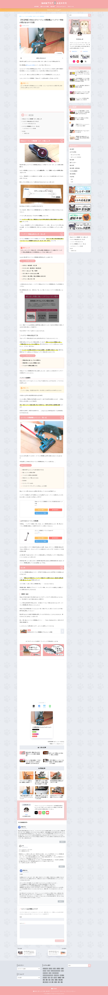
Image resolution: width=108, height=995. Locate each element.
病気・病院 (60, 979)
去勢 (72, 181)
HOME (37, 6)
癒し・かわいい (45, 982)
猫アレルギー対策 (45, 6)
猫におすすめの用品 (75, 154)
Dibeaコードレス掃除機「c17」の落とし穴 (32, 118)
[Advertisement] (42, 100)
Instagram (40, 814)
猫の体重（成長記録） (75, 168)
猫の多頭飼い (73, 173)
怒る (49, 979)
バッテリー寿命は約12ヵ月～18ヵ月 (30, 121)
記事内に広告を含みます (41, 58)
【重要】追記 (26, 133)
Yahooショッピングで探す (41, 513)
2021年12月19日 (24, 828)
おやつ (54, 968)
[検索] (89, 15)
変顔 (44, 979)
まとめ (23, 131)
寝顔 (46, 979)
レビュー (62, 743)
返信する (62, 841)
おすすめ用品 (73, 152)
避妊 (72, 179)
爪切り (53, 979)
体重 (63, 977)
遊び (59, 982)
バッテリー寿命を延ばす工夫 (30, 123)
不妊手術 (72, 176)
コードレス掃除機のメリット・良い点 (30, 126)
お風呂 (62, 968)
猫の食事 (72, 159)
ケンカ (48, 970)
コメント (22, 923)
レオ (51, 977)
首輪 (61, 982)
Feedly (44, 814)
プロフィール (71, 6)
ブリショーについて (61, 6)
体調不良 (59, 977)
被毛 (52, 982)
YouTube (47, 814)
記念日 (55, 982)
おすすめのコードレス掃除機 (30, 128)
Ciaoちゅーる (45, 968)
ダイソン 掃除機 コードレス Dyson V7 (44, 530)
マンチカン (45, 977)
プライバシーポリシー (71, 991)
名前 (21, 917)
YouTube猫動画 (73, 171)
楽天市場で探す (55, 509)
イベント (44, 970)
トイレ (62, 970)
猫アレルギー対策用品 (59, 741)
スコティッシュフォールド (55, 970)
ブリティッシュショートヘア (48, 975)
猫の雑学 (72, 149)
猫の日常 (53, 6)
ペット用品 (56, 743)
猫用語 (56, 979)
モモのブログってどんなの (53, 10)
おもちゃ (50, 968)
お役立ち (58, 968)
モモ (49, 977)
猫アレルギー (73, 162)
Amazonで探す (41, 509)
